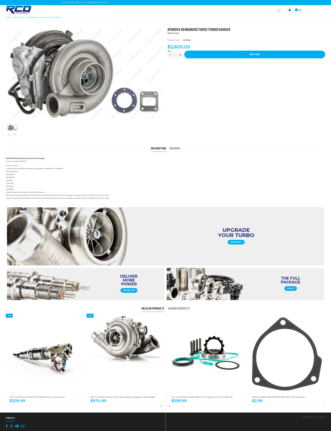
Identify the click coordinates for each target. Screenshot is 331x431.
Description (158, 148)
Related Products (153, 308)
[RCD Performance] (19, 13)
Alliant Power (173, 33)
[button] (278, 10)
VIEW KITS (290, 288)
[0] (300, 10)
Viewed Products (179, 308)
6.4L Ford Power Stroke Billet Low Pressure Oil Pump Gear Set (202, 397)
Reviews (175, 148)
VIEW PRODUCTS (236, 242)
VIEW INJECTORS (129, 290)
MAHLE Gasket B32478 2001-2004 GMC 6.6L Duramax (278, 397)
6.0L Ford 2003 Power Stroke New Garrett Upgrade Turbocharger (123, 397)
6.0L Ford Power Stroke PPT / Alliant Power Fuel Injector (37, 397)
